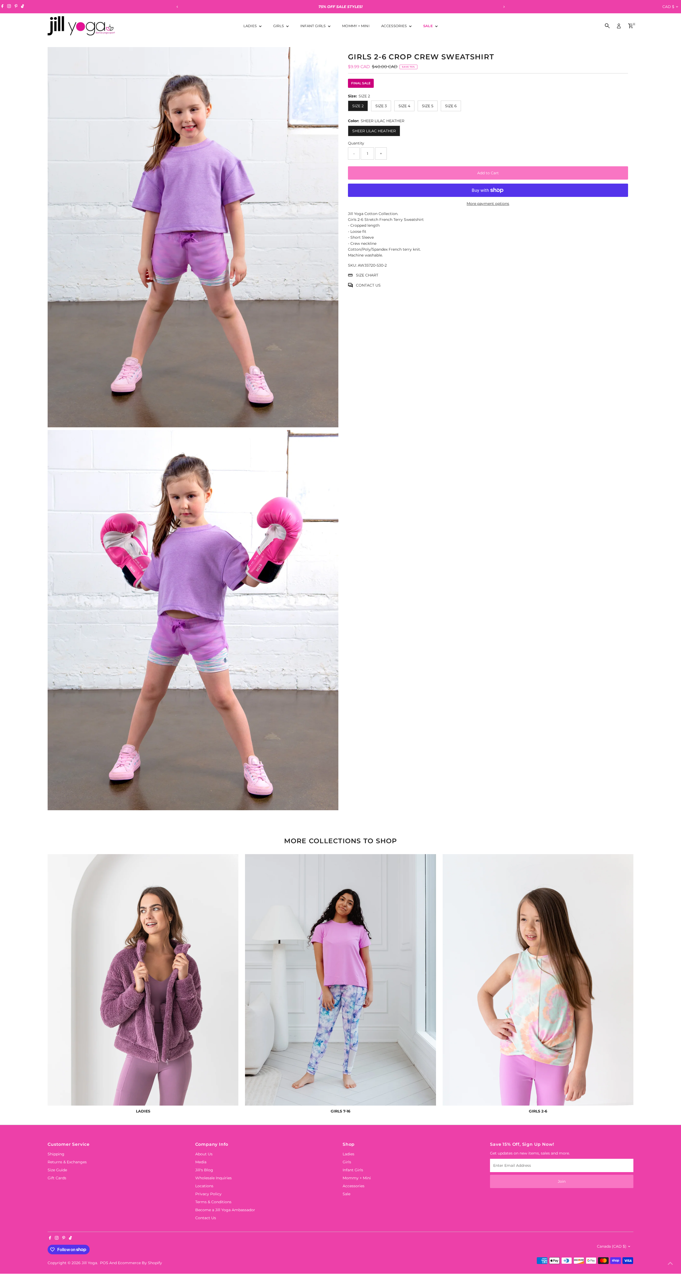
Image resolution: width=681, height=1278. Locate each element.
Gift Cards (57, 1178)
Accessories (394, 26)
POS (104, 1262)
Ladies (250, 26)
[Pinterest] (16, 6)
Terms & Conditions (213, 1202)
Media (200, 1162)
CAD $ (668, 6)
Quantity (356, 143)
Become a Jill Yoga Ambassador (225, 1209)
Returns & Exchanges (67, 1162)
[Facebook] (2, 6)
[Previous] (177, 7)
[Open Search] (607, 25)
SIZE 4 (404, 106)
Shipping (56, 1154)
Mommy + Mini (355, 26)
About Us (204, 1154)
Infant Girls (313, 26)
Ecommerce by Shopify (140, 1262)
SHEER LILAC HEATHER (374, 131)
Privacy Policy (208, 1194)
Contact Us (205, 1217)
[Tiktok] (22, 6)
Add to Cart (488, 173)
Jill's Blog (204, 1170)
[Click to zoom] (330, 56)
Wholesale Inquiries (213, 1178)
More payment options (488, 203)
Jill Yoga (89, 1262)
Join (562, 1181)
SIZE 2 (358, 106)
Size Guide (57, 1170)
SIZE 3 (381, 106)
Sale (428, 26)
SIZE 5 (427, 106)
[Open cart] (630, 25)
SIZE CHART (367, 275)
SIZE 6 (451, 106)
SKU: (352, 265)
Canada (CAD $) (611, 1246)
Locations (204, 1186)
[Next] (504, 7)
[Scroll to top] (670, 1263)
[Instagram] (9, 6)
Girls (279, 26)
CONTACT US (368, 285)
